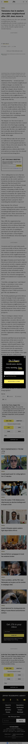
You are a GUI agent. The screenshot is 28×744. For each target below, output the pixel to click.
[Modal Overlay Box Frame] (14, 372)
